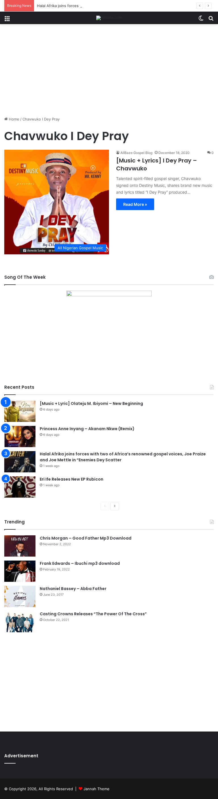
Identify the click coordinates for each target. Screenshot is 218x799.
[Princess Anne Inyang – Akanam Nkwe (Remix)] (19, 436)
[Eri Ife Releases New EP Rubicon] (19, 487)
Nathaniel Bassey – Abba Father (73, 588)
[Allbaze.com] (109, 18)
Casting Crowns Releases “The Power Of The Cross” (93, 614)
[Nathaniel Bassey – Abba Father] (19, 596)
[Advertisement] (109, 72)
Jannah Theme (96, 789)
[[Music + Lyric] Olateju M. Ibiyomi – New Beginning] (19, 411)
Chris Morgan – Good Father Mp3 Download (85, 538)
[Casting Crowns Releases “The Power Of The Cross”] (19, 621)
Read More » (135, 204)
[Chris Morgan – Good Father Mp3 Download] (19, 546)
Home (13, 119)
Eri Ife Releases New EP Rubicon (71, 479)
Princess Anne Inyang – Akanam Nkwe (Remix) (87, 429)
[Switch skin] (201, 20)
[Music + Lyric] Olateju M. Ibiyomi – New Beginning (91, 403)
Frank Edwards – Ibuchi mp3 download (80, 563)
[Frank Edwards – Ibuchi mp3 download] (19, 571)
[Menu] (7, 20)
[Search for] (211, 20)
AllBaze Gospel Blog (136, 153)
